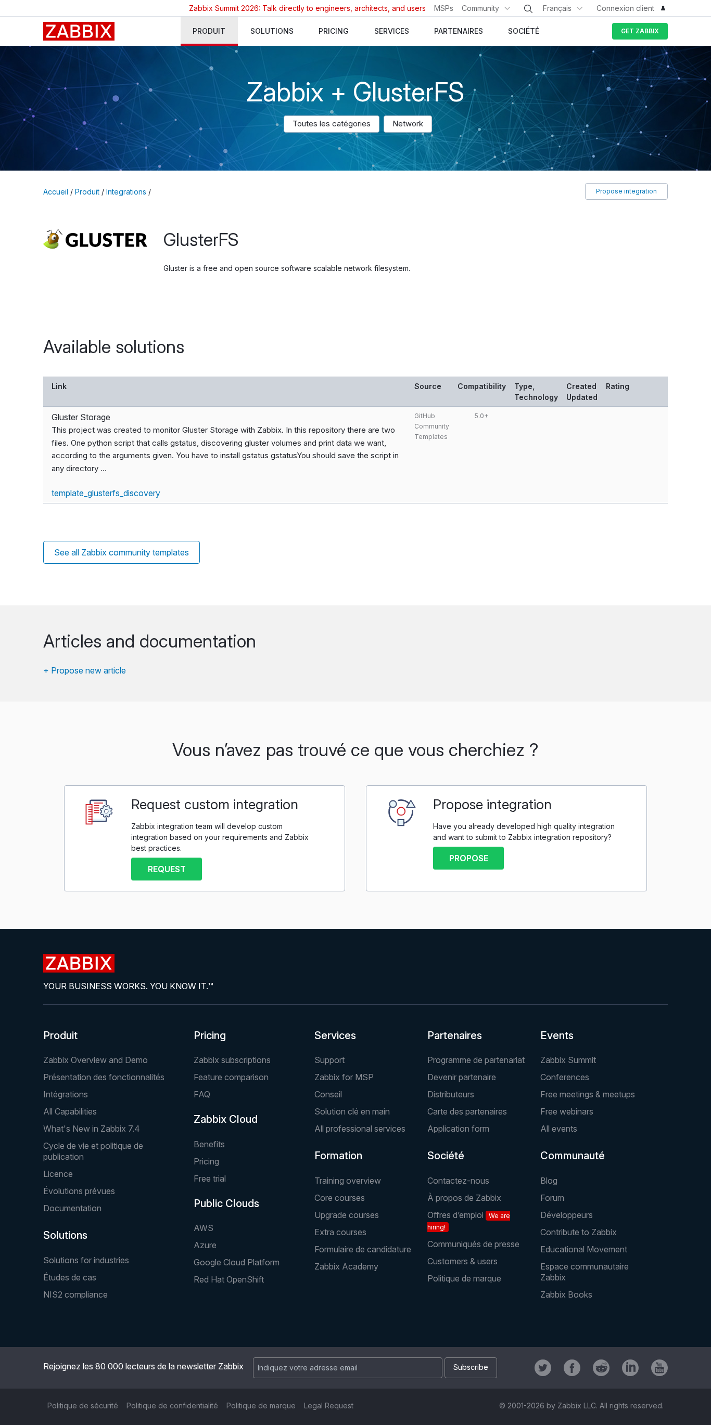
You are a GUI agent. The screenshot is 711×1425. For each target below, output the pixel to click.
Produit (87, 191)
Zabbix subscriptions (232, 1060)
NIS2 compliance (75, 1294)
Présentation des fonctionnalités (103, 1077)
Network (407, 123)
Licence (58, 1174)
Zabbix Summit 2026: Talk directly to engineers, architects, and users (307, 8)
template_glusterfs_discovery (106, 493)
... (103, 468)
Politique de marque (464, 1278)
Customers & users (462, 1261)
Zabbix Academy (346, 1266)
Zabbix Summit (568, 1060)
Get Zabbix (640, 31)
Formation (338, 1155)
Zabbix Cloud (226, 1119)
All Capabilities (70, 1111)
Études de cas (69, 1277)
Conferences (564, 1077)
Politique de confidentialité (172, 1405)
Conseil (328, 1094)
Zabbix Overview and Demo (95, 1060)
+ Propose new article (84, 670)
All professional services (359, 1128)
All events (558, 1128)
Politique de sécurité (82, 1405)
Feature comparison (231, 1077)
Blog (548, 1180)
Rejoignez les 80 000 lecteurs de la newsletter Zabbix (143, 1366)
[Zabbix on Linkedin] (630, 1367)
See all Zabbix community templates (121, 552)
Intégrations (65, 1094)
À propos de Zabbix (464, 1198)
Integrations (126, 191)
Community (480, 8)
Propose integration (626, 191)
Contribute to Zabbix (578, 1232)
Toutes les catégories (332, 123)
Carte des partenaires (467, 1111)
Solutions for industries (86, 1260)
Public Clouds (226, 1203)
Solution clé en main (352, 1111)
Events (557, 1035)
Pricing (210, 1035)
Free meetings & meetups (587, 1094)
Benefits (209, 1144)
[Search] (528, 9)
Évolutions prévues (79, 1191)
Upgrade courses (346, 1215)
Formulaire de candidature (362, 1249)
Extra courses (340, 1232)
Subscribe (470, 1367)
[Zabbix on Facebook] (572, 1367)
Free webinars (566, 1111)
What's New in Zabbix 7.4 (91, 1128)
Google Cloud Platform (237, 1262)
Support (329, 1060)
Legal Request (328, 1405)
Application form (458, 1128)
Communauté (572, 1155)
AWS (203, 1228)
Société (445, 1155)
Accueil (55, 191)
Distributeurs (450, 1094)
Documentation (72, 1208)
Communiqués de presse (473, 1244)
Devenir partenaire (461, 1077)
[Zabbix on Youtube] (659, 1367)
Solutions (65, 1235)
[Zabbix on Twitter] (543, 1367)
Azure (205, 1245)
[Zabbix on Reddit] (601, 1367)
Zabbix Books (566, 1294)
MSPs (443, 8)
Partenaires (454, 1035)
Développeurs (566, 1215)
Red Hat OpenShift (229, 1279)
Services (335, 1035)
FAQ (202, 1094)
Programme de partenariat (476, 1060)
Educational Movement (583, 1249)
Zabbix (79, 31)
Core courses (339, 1198)
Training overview (347, 1180)
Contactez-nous (458, 1180)
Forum (552, 1198)
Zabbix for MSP (344, 1077)
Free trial (210, 1178)
